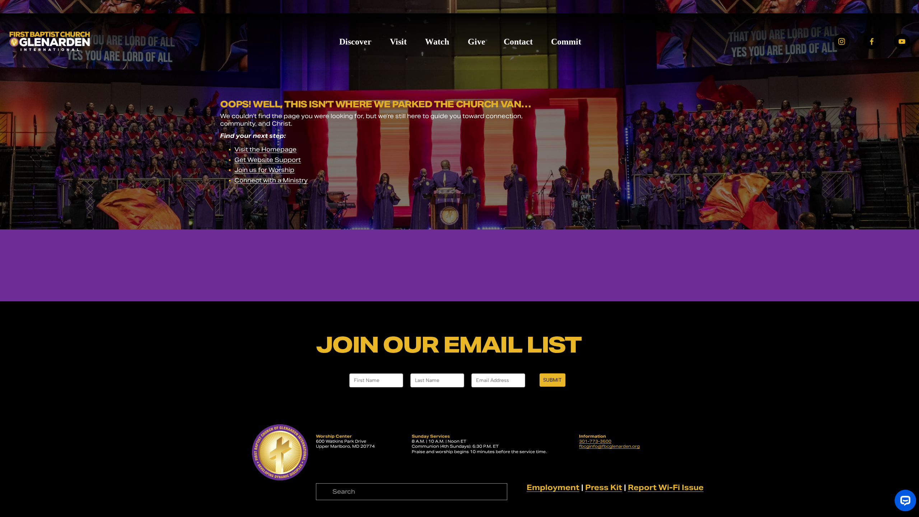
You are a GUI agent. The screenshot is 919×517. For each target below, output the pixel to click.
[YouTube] (902, 41)
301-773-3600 (595, 441)
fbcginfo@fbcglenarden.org (609, 446)
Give (476, 41)
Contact (518, 41)
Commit (566, 41)
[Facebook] (872, 41)
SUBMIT (552, 380)
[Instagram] (841, 41)
